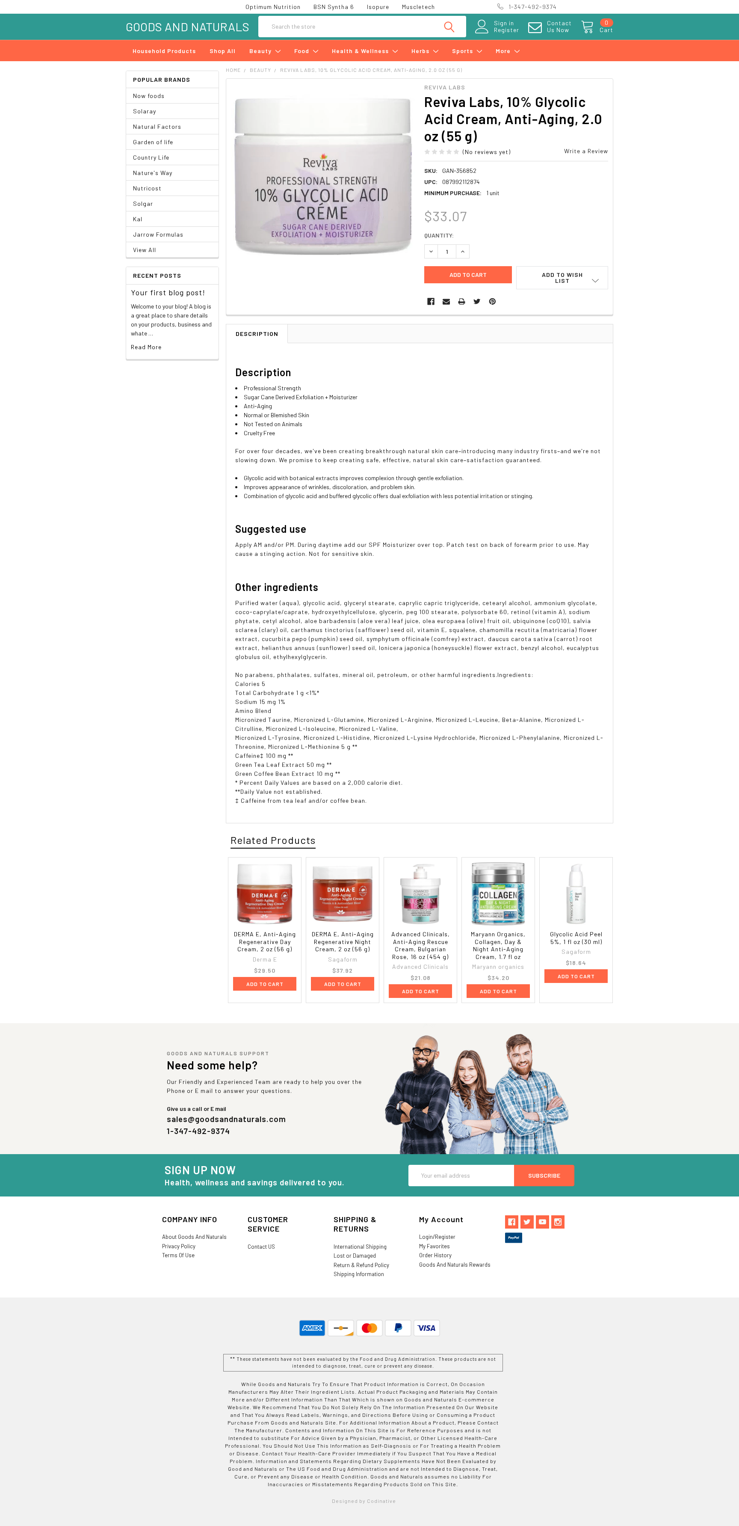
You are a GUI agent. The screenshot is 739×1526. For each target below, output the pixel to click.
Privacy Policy (178, 1246)
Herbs (421, 50)
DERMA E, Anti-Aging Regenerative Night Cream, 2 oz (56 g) (343, 941)
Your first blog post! (168, 292)
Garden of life (153, 141)
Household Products (164, 50)
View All (144, 249)
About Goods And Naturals (194, 1236)
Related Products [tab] (273, 840)
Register (506, 30)
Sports (463, 50)
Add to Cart (265, 984)
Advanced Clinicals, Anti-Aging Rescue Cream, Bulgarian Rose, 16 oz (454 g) (420, 945)
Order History (435, 1255)
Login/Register (437, 1236)
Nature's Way (152, 172)
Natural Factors (157, 126)
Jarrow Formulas (158, 234)
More (504, 50)
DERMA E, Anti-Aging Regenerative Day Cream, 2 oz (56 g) (265, 941)
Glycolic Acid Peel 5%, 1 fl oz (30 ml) (576, 937)
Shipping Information (359, 1274)
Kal (137, 219)
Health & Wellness (361, 50)
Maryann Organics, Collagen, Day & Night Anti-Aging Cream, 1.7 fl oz (498, 945)
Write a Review (586, 150)
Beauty (261, 50)
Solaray (144, 111)
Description (257, 333)
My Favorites (434, 1246)
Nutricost (147, 188)
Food (302, 50)
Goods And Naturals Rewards (455, 1264)
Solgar (143, 203)
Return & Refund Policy (361, 1265)
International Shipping (360, 1246)
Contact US (261, 1246)
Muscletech (418, 6)
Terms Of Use (178, 1255)
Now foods (149, 95)
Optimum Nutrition (273, 6)
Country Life (151, 157)
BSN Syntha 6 (333, 6)
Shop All (223, 50)
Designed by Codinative (364, 1501)
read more (146, 346)
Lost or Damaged (355, 1255)
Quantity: (439, 235)
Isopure (378, 6)
